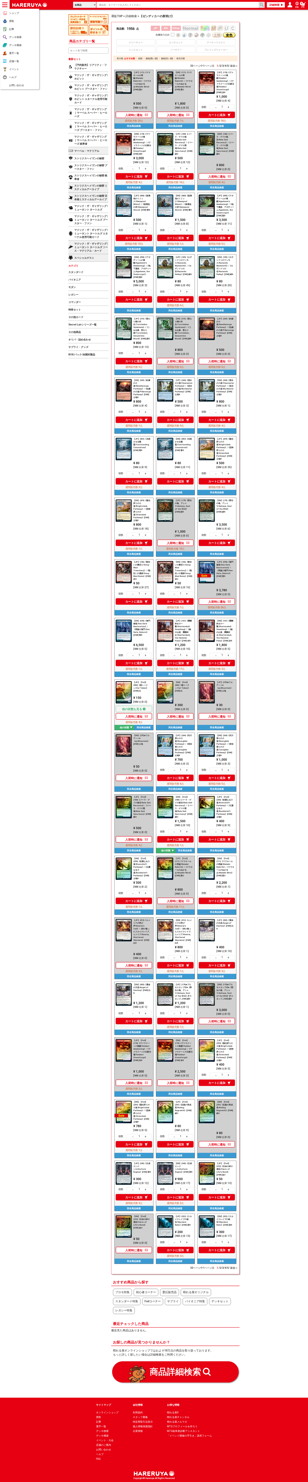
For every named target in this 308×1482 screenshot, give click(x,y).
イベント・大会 (105, 1440)
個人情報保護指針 (143, 1426)
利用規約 (138, 1412)
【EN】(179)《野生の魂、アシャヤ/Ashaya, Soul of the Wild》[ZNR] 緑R (224, 506)
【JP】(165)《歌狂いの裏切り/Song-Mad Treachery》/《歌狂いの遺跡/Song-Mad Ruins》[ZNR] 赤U (142, 570)
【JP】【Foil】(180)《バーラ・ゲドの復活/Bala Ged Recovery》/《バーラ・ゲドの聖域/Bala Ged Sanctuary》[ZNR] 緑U (142, 807)
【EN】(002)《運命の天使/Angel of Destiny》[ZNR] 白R (141, 988)
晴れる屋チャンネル (178, 1417)
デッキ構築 (15, 45)
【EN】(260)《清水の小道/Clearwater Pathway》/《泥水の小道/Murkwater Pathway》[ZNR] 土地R (225, 387)
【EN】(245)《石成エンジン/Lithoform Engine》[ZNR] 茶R (183, 1167)
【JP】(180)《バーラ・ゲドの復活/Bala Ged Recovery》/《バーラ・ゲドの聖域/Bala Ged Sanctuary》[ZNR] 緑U (184, 144)
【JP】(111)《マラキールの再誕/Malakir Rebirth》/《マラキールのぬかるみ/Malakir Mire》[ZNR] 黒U (142, 81)
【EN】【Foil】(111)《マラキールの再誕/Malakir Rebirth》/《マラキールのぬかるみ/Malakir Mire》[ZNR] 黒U (225, 867)
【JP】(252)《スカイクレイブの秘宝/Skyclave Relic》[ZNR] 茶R (183, 1220)
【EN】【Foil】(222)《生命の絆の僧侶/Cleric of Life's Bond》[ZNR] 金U (141, 1222)
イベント (14, 69)
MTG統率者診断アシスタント (183, 1431)
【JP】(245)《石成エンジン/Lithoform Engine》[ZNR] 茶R (142, 1167)
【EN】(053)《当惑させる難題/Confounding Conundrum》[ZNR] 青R (183, 445)
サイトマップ (103, 1404)
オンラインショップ (107, 1412)
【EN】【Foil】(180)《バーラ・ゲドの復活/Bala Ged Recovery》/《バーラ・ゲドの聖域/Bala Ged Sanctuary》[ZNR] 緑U (184, 807)
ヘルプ (13, 77)
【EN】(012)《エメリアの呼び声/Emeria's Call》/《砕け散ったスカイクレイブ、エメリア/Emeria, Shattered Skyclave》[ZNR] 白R (183, 931)
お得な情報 (173, 1404)
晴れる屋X (173, 1412)
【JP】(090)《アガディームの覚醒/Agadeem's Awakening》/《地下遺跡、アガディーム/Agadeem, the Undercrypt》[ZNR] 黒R (225, 206)
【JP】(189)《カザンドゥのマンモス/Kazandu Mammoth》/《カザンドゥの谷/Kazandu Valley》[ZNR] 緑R (183, 266)
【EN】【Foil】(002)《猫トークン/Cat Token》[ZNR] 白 (182, 686)
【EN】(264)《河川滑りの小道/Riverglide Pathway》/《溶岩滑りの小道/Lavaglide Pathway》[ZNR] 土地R (224, 745)
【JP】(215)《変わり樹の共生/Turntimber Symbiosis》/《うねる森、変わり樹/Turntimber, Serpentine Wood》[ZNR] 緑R (141, 329)
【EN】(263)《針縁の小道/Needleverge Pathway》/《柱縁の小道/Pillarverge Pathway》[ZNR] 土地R (142, 389)
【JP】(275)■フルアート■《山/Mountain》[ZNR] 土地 (224, 686)
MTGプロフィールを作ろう (182, 1426)
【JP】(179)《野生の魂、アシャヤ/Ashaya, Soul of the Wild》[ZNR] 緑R (183, 506)
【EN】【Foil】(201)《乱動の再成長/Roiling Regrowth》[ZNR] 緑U (224, 1107)
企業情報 (138, 1431)
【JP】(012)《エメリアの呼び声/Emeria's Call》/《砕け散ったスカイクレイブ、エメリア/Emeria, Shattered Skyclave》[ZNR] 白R (142, 931)
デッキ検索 (15, 37)
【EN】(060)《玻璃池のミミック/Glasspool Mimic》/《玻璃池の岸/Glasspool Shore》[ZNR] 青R (183, 203)
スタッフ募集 (140, 1417)
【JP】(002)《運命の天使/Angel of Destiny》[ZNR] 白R (224, 924)
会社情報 (138, 1404)
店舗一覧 (14, 61)
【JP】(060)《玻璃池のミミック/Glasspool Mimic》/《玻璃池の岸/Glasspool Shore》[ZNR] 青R (141, 203)
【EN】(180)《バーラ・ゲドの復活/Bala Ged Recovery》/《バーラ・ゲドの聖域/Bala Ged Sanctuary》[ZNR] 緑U (225, 144)
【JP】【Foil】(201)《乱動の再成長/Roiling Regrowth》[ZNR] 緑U (183, 1107)
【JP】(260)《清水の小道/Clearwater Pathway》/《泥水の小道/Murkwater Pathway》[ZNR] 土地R (183, 387)
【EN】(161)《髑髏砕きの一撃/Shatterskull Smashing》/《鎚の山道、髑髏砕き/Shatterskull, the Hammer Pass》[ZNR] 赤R (224, 631)
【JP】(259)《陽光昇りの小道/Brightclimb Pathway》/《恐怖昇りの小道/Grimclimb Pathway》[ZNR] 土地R (224, 449)
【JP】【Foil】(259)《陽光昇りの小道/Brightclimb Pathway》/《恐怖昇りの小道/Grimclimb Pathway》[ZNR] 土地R (224, 1050)
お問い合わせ (16, 85)
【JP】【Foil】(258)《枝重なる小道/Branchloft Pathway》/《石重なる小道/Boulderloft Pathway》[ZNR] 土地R (224, 807)
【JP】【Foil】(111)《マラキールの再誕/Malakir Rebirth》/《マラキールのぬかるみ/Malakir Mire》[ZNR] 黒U (184, 867)
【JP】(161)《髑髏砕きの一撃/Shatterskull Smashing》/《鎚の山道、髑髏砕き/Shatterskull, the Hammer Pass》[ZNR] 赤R (183, 631)
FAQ (98, 1458)
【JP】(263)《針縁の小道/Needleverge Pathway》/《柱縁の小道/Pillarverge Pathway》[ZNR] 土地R (225, 327)
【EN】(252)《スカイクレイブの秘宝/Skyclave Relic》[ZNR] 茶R (224, 1220)
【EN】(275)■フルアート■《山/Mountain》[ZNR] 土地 (141, 739)
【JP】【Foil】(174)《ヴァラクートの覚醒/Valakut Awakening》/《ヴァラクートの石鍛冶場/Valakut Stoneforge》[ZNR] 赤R (142, 1050)
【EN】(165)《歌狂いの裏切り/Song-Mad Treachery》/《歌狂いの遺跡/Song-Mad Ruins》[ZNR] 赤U (183, 570)
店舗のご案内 (103, 1444)
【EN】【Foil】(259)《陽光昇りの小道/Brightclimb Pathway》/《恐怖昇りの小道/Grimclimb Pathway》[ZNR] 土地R (141, 1112)
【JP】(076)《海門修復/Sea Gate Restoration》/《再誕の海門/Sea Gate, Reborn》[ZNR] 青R (224, 569)
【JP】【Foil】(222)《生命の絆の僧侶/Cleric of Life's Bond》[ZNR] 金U (224, 1169)
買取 (11, 21)
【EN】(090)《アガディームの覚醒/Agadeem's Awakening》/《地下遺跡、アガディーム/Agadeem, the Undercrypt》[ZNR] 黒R (142, 267)
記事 (11, 29)
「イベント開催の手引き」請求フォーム (189, 1435)
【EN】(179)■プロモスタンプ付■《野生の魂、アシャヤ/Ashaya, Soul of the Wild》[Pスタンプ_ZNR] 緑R (224, 991)
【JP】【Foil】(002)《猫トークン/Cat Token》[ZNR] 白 (140, 686)
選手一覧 (14, 53)
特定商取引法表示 (143, 1421)
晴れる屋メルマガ (177, 1421)
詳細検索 (274, 4)
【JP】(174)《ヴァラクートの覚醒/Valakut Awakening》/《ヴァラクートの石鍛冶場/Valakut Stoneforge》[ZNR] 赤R (225, 82)
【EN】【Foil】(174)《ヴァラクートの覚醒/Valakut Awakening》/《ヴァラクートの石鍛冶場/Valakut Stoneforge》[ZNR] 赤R (183, 1050)
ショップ (14, 13)
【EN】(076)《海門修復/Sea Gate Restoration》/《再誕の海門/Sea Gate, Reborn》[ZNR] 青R (141, 628)
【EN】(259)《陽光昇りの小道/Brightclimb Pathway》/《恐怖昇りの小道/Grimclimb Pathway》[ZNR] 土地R (141, 510)
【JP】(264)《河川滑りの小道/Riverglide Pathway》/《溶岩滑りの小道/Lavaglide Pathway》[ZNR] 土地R (183, 745)
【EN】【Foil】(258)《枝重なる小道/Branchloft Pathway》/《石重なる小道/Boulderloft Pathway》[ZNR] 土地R (141, 868)
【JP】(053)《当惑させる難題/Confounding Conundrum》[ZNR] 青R (141, 445)
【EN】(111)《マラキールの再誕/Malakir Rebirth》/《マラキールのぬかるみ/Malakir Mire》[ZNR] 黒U (184, 81)
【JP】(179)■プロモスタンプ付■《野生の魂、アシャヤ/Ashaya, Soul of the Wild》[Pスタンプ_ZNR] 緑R (183, 991)
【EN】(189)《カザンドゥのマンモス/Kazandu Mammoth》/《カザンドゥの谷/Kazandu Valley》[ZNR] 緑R (224, 266)
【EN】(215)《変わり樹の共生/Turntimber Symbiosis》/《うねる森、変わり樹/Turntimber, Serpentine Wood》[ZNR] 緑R (183, 329)
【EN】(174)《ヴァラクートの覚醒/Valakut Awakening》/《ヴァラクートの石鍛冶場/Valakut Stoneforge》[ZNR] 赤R (142, 144)
